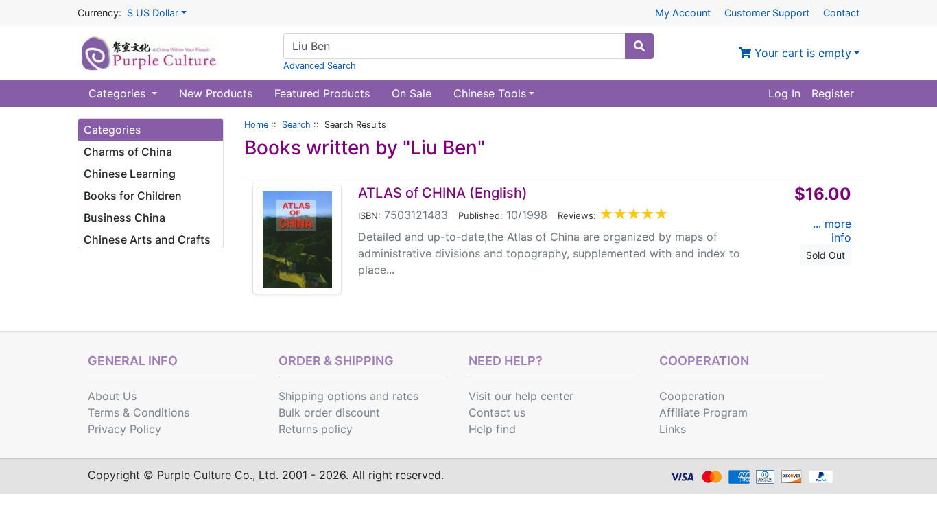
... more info (832, 230)
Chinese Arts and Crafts (147, 239)
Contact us (496, 412)
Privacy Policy (124, 429)
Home (256, 124)
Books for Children (133, 195)
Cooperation (691, 396)
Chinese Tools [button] (489, 93)
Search (296, 124)
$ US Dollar (152, 13)
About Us (112, 396)
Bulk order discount (329, 412)
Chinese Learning (130, 173)
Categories (118, 93)
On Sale (411, 93)
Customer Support (766, 13)
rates (405, 396)
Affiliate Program (703, 412)
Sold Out (825, 255)
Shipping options (322, 396)
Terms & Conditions (138, 412)
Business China (124, 217)
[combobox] (454, 46)
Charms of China (128, 152)
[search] (639, 46)
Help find (492, 429)
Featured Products (322, 93)
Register (832, 93)
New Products (215, 93)
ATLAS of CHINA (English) (442, 193)
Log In (784, 93)
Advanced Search (319, 65)
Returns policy (315, 429)
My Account (683, 13)
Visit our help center (520, 396)
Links (672, 429)
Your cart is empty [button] (801, 53)
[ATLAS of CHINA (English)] (297, 239)
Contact (841, 13)
